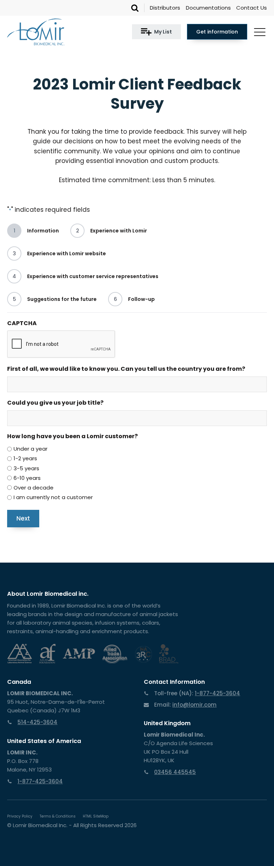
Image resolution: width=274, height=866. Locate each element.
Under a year (30, 448)
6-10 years (27, 478)
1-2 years (25, 458)
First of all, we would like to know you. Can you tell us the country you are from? (126, 369)
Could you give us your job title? (55, 403)
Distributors (165, 7)
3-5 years (26, 468)
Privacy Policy (19, 816)
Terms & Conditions (58, 816)
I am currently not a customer (53, 497)
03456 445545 (175, 772)
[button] (157, 32)
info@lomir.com (194, 704)
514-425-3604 (37, 722)
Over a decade (34, 487)
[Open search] (135, 8)
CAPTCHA (22, 323)
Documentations (208, 7)
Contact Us (251, 7)
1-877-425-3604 (40, 781)
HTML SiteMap (95, 816)
